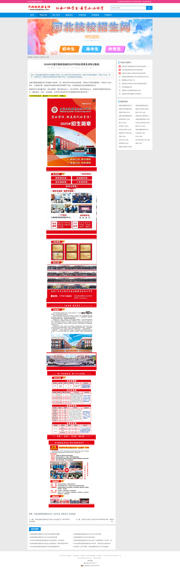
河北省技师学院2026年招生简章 (132, 70)
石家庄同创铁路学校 (127, 116)
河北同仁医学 (125, 129)
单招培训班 (124, 119)
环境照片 (108, 15)
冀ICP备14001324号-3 (90, 563)
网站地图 (90, 560)
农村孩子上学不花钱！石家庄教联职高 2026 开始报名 (91, 546)
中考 (138, 136)
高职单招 (123, 143)
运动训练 (72, 514)
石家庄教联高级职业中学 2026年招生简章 (43, 537)
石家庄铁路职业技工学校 (145, 105)
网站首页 (36, 57)
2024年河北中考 (142, 140)
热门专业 (56, 15)
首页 (32, 15)
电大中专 (140, 112)
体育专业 (64, 514)
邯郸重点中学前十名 (128, 80)
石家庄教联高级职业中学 (43, 514)
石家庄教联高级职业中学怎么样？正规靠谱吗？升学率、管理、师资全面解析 (94, 540)
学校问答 (82, 15)
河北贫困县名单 (127, 87)
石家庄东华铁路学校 (127, 109)
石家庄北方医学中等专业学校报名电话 (134, 83)
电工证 (122, 123)
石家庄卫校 (124, 112)
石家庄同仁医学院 (143, 116)
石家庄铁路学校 (142, 119)
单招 (138, 143)
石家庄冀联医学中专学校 (145, 129)
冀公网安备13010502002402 (91, 565)
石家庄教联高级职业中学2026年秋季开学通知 (45, 534)
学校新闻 (95, 15)
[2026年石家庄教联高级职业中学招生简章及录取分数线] (39, 8)
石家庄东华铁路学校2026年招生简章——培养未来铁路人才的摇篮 (143, 66)
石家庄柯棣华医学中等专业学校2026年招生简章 (137, 77)
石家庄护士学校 (125, 133)
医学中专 (140, 126)
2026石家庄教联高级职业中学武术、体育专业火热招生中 (92, 543)
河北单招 (140, 133)
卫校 (122, 136)
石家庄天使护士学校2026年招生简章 (134, 73)
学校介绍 (43, 15)
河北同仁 (123, 126)
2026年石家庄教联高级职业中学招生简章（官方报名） (48, 540)
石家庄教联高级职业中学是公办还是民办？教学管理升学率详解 (50, 543)
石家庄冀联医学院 (126, 105)
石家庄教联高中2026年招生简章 (84, 537)
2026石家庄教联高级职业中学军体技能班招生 (45, 546)
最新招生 (69, 15)
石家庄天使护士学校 (143, 109)
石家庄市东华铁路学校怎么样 (131, 90)
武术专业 (56, 514)
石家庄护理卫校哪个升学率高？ (132, 94)
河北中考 (123, 140)
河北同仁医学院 (142, 123)
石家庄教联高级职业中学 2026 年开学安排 (87, 534)
